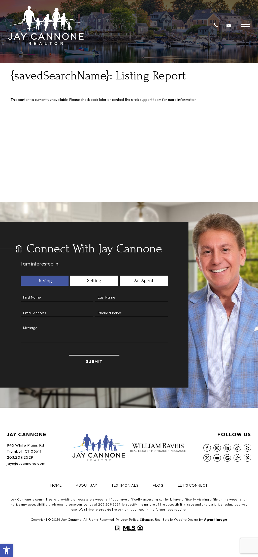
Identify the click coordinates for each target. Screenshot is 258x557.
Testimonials (125, 485)
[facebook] (207, 448)
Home (56, 485)
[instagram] (217, 448)
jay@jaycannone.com (26, 463)
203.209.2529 (20, 457)
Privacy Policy (127, 519)
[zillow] (237, 458)
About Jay (86, 485)
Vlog (158, 485)
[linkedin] (227, 448)
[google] (227, 458)
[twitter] (207, 458)
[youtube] (217, 458)
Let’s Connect (193, 485)
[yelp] (247, 448)
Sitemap (146, 519)
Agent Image (215, 519)
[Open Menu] (245, 25)
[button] (6, 550)
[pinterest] (247, 458)
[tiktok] (237, 448)
